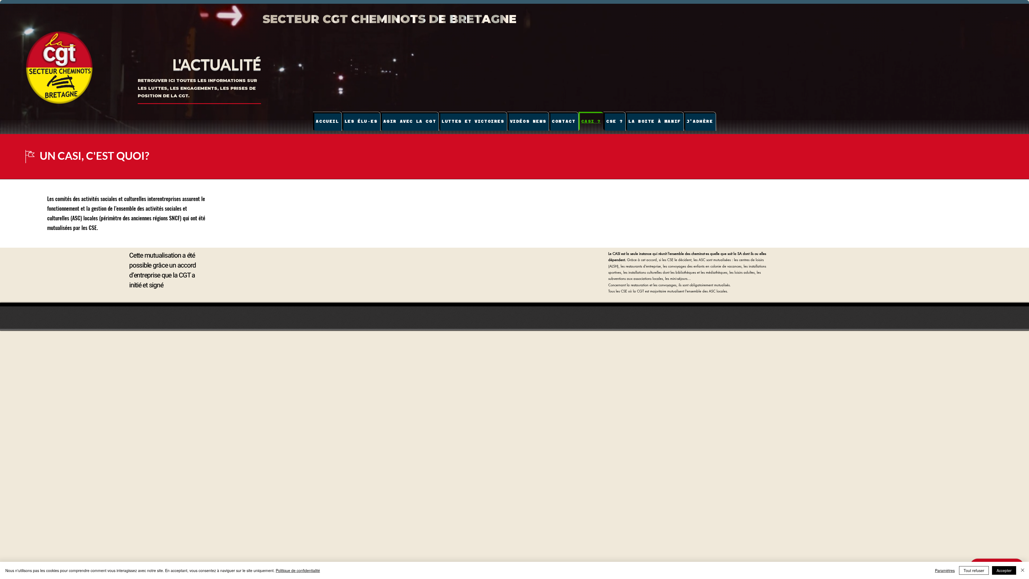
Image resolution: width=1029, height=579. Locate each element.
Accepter (1004, 570)
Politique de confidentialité (298, 570)
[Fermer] (1022, 570)
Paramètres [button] (945, 570)
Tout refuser (974, 570)
